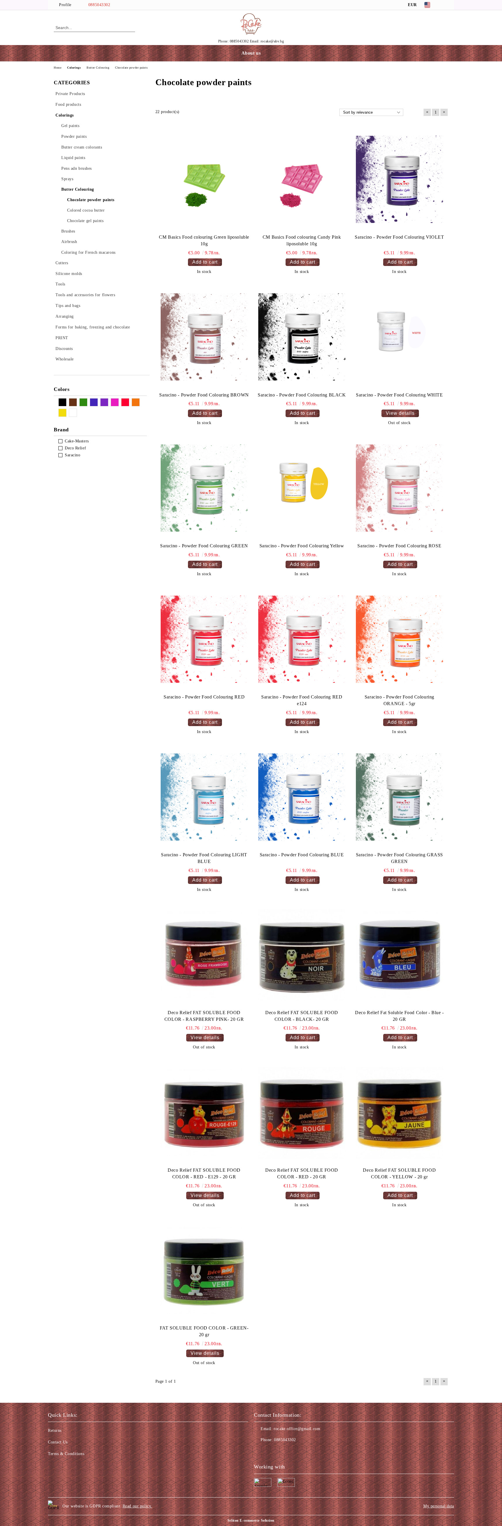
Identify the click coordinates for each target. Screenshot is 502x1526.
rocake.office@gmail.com (297, 1429)
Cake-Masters (77, 441)
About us (251, 53)
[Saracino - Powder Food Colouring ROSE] (399, 488)
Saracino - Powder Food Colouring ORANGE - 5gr (399, 700)
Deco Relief (75, 448)
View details (400, 413)
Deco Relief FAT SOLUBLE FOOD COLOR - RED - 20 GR (301, 1173)
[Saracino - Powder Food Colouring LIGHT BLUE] (204, 797)
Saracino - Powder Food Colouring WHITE (399, 394)
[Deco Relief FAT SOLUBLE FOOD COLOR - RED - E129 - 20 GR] (204, 1112)
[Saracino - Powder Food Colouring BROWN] (204, 337)
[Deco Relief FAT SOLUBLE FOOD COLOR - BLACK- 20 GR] (301, 955)
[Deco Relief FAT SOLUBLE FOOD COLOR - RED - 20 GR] (301, 1112)
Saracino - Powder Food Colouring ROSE (399, 545)
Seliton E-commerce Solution (251, 1520)
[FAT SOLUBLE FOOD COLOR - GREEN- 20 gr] (204, 1270)
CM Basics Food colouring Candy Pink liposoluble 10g (302, 240)
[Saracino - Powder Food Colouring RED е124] (301, 639)
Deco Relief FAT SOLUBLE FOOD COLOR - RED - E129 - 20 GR (204, 1173)
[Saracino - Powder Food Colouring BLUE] (301, 797)
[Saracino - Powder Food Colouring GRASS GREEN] (399, 797)
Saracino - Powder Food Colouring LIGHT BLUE (204, 858)
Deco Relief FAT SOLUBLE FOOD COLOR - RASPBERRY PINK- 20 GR (204, 1016)
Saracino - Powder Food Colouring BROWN (204, 394)
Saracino (72, 455)
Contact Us (58, 1442)
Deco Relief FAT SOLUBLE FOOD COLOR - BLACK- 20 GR (301, 1016)
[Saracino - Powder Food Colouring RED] (204, 639)
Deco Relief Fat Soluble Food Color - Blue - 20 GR (399, 1016)
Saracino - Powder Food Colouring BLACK (302, 394)
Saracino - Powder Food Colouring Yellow (301, 545)
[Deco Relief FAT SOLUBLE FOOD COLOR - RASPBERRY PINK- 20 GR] (204, 955)
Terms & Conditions (66, 1454)
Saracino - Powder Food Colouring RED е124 (301, 700)
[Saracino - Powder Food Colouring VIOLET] (399, 179)
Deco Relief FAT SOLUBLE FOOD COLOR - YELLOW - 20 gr (399, 1173)
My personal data (438, 1506)
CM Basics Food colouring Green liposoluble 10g (204, 240)
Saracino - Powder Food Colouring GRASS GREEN (399, 858)
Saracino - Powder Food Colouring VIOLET (399, 237)
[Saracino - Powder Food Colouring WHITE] (399, 337)
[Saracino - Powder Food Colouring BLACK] (301, 337)
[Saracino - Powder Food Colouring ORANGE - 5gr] (399, 639)
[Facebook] (445, 5)
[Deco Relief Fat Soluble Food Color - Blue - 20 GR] (399, 955)
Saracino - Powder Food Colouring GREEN (204, 545)
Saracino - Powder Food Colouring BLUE (302, 854)
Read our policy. (137, 1506)
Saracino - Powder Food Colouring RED (204, 696)
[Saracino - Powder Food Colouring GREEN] (204, 488)
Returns (55, 1430)
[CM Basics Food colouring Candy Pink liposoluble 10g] (301, 179)
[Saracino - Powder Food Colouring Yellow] (301, 488)
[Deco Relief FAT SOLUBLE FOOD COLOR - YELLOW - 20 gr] (399, 1112)
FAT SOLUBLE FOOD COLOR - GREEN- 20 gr (204, 1331)
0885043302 (99, 5)
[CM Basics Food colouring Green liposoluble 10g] (204, 179)
